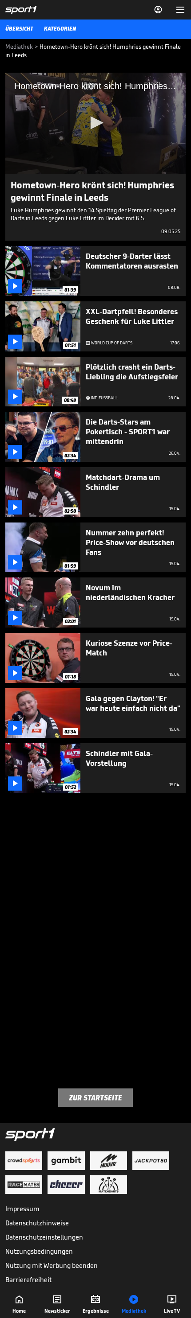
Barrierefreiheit (28, 1279)
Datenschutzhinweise (37, 1223)
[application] (95, 123)
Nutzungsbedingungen (39, 1251)
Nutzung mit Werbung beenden (51, 1265)
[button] (95, 123)
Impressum (22, 1209)
